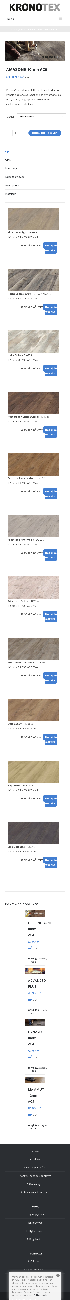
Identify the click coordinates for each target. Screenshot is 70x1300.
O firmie (35, 1261)
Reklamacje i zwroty (35, 1192)
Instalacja (10, 193)
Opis (8, 151)
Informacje (11, 168)
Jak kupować (35, 1222)
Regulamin (35, 1239)
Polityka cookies (35, 1231)
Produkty (35, 1159)
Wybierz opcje (32, 960)
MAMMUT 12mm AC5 (36, 1095)
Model (10, 116)
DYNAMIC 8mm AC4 (35, 1038)
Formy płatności (35, 1167)
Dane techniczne (14, 176)
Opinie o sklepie (35, 1269)
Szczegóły (40, 958)
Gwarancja (35, 1184)
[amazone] (35, 51)
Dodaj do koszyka (44, 132)
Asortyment (12, 185)
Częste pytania (35, 1214)
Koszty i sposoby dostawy (35, 1175)
